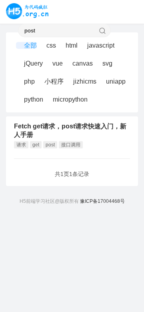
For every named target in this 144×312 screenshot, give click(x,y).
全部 (30, 45)
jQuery (33, 63)
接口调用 (70, 145)
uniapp (116, 81)
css (51, 45)
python (33, 99)
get (35, 145)
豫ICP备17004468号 (102, 201)
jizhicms (84, 81)
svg (107, 63)
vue (57, 63)
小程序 (54, 81)
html (72, 45)
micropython (70, 99)
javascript (100, 45)
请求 (21, 145)
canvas (82, 63)
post (50, 145)
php (29, 81)
